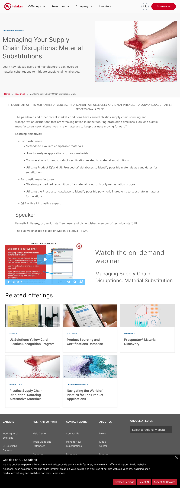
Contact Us (72, 433)
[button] (37, 6)
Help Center (40, 433)
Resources (20, 94)
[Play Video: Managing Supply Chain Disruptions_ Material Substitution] (45, 260)
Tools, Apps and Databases (42, 444)
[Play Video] (8, 282)
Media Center (103, 444)
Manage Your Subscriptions (74, 444)
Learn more (58, 473)
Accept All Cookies (164, 481)
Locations (71, 454)
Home (7, 94)
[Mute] (68, 282)
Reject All (144, 481)
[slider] (42, 282)
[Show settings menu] (74, 282)
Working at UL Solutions (11, 435)
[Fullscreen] (81, 282)
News (102, 433)
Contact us (163, 6)
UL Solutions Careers (10, 448)
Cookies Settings (124, 481)
